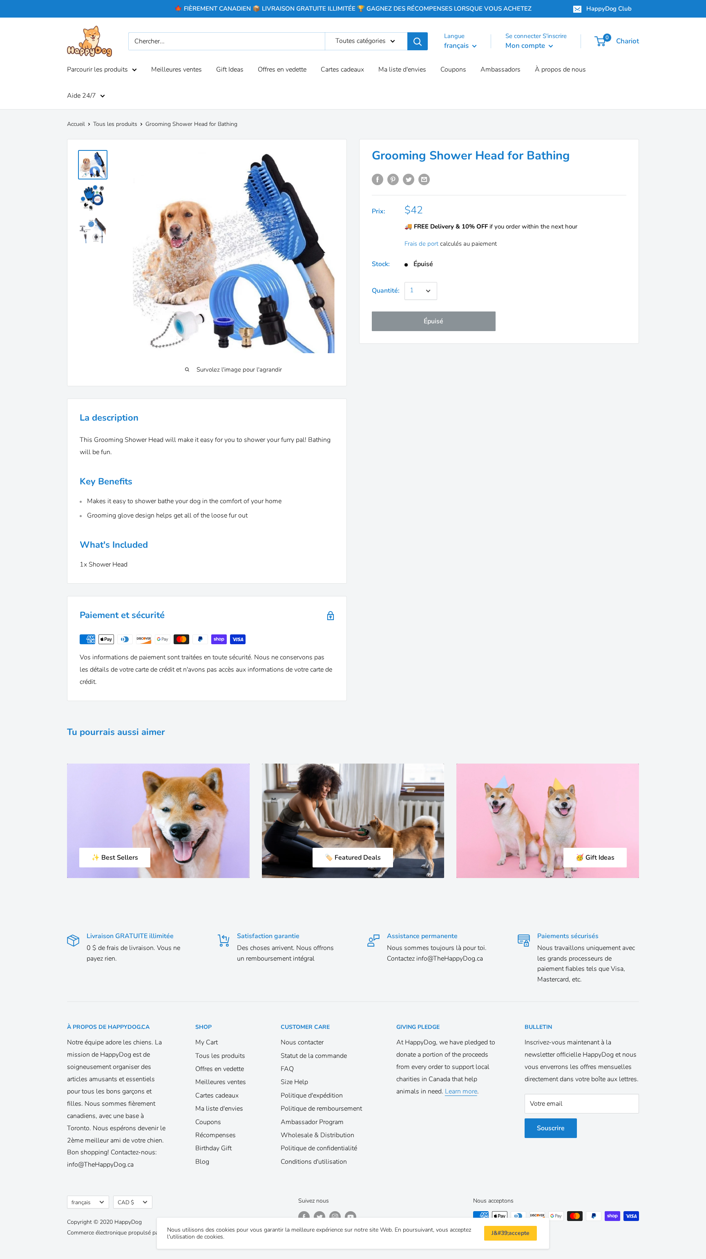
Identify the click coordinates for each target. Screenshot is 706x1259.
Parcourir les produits (97, 69)
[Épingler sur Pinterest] (393, 179)
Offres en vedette (282, 69)
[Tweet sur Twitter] (408, 179)
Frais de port (421, 244)
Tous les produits (115, 124)
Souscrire (551, 1128)
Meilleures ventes (176, 69)
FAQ (287, 1068)
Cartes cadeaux (342, 69)
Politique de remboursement (321, 1108)
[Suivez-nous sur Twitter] (319, 1217)
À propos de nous (560, 69)
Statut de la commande (314, 1055)
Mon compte (526, 45)
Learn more (461, 1091)
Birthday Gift (213, 1148)
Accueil (76, 124)
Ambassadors (500, 69)
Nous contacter (302, 1042)
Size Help (294, 1082)
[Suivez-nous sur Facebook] (304, 1217)
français (81, 1202)
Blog (202, 1161)
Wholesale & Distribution (317, 1135)
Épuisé (433, 321)
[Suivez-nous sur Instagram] (335, 1217)
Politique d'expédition (312, 1095)
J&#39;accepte (511, 1233)
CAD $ (126, 1202)
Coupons (453, 69)
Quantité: (386, 290)
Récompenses (215, 1135)
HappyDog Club (609, 8)
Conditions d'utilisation (314, 1161)
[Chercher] (417, 41)
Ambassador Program (312, 1122)
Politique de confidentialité (319, 1148)
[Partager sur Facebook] (377, 179)
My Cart (206, 1042)
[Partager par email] (424, 179)
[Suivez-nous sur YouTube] (350, 1217)
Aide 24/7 (81, 95)
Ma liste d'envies (402, 69)
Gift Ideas (230, 69)
